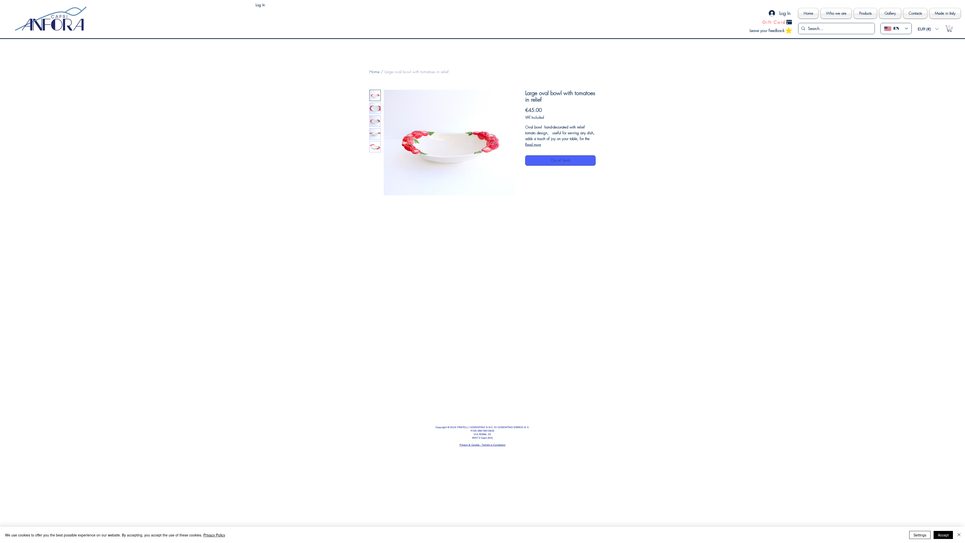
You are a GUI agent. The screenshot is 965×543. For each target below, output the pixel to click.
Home (374, 71)
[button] (928, 29)
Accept (943, 534)
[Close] (959, 535)
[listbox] (928, 29)
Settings (919, 534)
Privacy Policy (214, 534)
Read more (533, 144)
